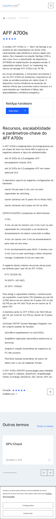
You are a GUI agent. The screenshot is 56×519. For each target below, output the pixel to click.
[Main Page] (4, 18)
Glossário (12, 18)
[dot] (3, 473)
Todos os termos (45, 426)
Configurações (28, 505)
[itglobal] (11, 5)
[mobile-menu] (50, 5)
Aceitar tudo (28, 513)
